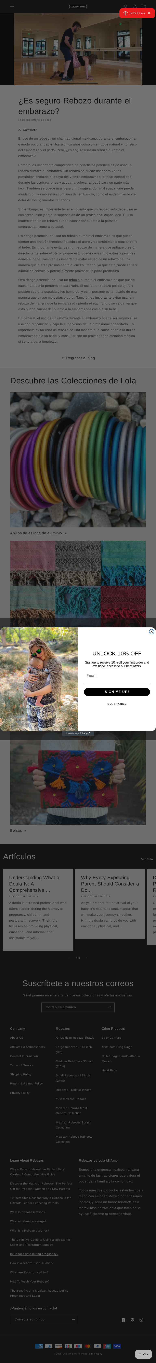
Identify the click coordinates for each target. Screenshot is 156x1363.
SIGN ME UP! (117, 692)
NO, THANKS (117, 703)
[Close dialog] (151, 631)
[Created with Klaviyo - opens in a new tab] (78, 733)
